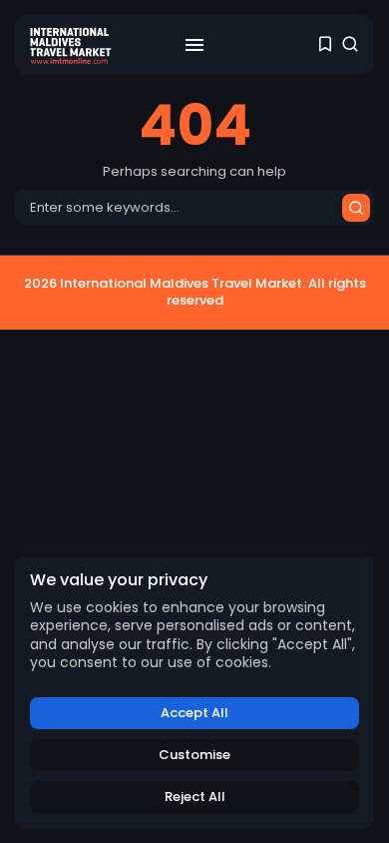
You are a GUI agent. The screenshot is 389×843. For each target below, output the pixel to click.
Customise (194, 754)
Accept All (194, 712)
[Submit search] (356, 208)
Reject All (195, 796)
